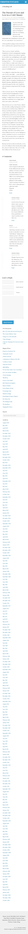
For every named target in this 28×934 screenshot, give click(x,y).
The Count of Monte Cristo (9, 334)
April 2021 (5, 507)
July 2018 (5, 579)
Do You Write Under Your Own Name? (12, 369)
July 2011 (5, 794)
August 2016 (6, 640)
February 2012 (6, 775)
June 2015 (5, 677)
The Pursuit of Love (14, 19)
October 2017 (6, 603)
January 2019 (6, 571)
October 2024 (6, 460)
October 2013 (6, 730)
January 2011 (6, 810)
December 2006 (6, 895)
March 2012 (5, 773)
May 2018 (5, 584)
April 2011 (5, 802)
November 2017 (6, 600)
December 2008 (6, 876)
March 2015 (5, 685)
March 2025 (6, 452)
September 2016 (7, 637)
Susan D (11, 225)
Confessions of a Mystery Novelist (11, 359)
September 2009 (7, 852)
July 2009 (5, 858)
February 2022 (6, 491)
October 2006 (6, 900)
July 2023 (5, 470)
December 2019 (6, 547)
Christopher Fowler (8, 354)
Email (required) (19, 287)
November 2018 (6, 574)
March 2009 (6, 868)
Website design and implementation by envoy (15, 929)
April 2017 (5, 619)
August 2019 (6, 558)
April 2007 (5, 884)
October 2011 (6, 786)
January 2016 (6, 659)
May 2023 (5, 476)
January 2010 (6, 842)
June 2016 (5, 645)
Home (4, 916)
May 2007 (5, 882)
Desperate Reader (7, 364)
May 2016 (5, 648)
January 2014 (6, 722)
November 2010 (6, 815)
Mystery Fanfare (7, 385)
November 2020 (7, 518)
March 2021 (5, 510)
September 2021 (7, 497)
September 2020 (7, 523)
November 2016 (6, 632)
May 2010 (5, 831)
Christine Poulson (15, 197)
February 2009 (6, 871)
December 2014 (6, 693)
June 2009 (5, 860)
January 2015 (6, 690)
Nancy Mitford (5, 19)
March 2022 (6, 489)
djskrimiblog (6, 367)
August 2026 (6, 422)
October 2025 (6, 438)
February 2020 (6, 542)
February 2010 (6, 839)
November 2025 (7, 436)
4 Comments (22, 19)
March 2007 (6, 887)
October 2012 (6, 762)
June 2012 (5, 770)
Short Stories (12, 920)
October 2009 (6, 850)
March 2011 (5, 805)
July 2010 (5, 826)
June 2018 (5, 582)
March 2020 (6, 539)
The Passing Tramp (7, 401)
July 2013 (5, 738)
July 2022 (5, 484)
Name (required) (19, 281)
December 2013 (6, 725)
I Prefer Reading (7, 375)
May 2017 (5, 616)
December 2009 (6, 844)
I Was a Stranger (7, 339)
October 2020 (6, 521)
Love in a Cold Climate (19, 17)
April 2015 (5, 682)
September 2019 (7, 555)
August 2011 (6, 791)
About (19, 920)
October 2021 (6, 494)
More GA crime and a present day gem (12, 331)
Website (18, 292)
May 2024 (5, 462)
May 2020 (5, 534)
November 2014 (6, 696)
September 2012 (7, 765)
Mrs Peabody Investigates (9, 383)
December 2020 (6, 515)
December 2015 (6, 661)
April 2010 (5, 834)
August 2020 (6, 526)
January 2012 (6, 778)
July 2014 (5, 706)
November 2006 (7, 897)
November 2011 (6, 783)
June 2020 (5, 531)
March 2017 (5, 621)
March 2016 (5, 653)
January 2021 (6, 513)
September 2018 (7, 576)
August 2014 (6, 704)
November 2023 (6, 465)
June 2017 (5, 614)
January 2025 (6, 454)
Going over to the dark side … (10, 336)
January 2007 (6, 892)
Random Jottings (7, 393)
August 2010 (6, 823)
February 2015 (6, 688)
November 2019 (6, 550)
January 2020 (6, 545)
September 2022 (7, 481)
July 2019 (5, 560)
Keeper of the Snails (8, 380)
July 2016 (5, 643)
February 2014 (6, 720)
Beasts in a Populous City (9, 351)
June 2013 (5, 741)
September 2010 (7, 820)
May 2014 (5, 712)
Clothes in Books (7, 356)
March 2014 (5, 717)
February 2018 (6, 592)
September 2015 (7, 669)
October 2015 (6, 667)
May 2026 (5, 425)
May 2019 (5, 566)
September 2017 (7, 606)
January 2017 (6, 627)
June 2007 (5, 879)
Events (23, 920)
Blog (18, 922)
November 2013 (6, 728)
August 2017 (6, 608)
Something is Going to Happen (10, 396)
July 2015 (5, 675)
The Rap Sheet (6, 404)
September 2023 (7, 468)
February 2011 (6, 807)
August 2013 (6, 736)
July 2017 (5, 611)
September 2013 (6, 733)
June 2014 (5, 709)
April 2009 (5, 866)
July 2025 (5, 441)
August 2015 (6, 672)
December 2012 (6, 757)
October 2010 (6, 818)
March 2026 (6, 430)
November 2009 (7, 847)
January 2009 (6, 874)
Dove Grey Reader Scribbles (9, 372)
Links (15, 922)
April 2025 (5, 449)
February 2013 (6, 752)
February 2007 (6, 889)
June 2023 (5, 473)
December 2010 (6, 813)
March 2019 (5, 568)
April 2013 (5, 746)
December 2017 (6, 598)
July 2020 (5, 529)
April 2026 (5, 428)
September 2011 (6, 789)
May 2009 (5, 863)
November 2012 (6, 759)
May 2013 (5, 744)
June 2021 (5, 502)
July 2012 (5, 767)
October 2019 (6, 552)
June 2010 (5, 828)
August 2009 (6, 855)
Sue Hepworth (6, 399)
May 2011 (5, 799)
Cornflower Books (7, 362)
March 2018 (5, 590)
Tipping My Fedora (7, 407)
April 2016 (5, 651)
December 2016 (6, 629)
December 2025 (6, 433)
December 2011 (6, 781)
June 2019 (5, 563)
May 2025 (5, 446)
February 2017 (6, 624)
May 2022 (5, 486)
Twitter (10, 922)
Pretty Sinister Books (8, 388)
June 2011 (5, 797)
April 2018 (5, 587)
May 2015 (5, 680)
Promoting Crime (7, 391)
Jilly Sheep (5, 377)
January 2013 (6, 754)
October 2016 (6, 635)
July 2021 (5, 499)
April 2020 (5, 537)
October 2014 (6, 698)
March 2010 (5, 836)
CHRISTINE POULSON (9, 2)
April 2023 (5, 478)
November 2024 (6, 457)
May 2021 (5, 505)
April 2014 (5, 714)
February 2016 (6, 656)
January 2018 (6, 595)
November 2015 (6, 664)
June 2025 (5, 444)
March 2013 (5, 749)
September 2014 (7, 701)
